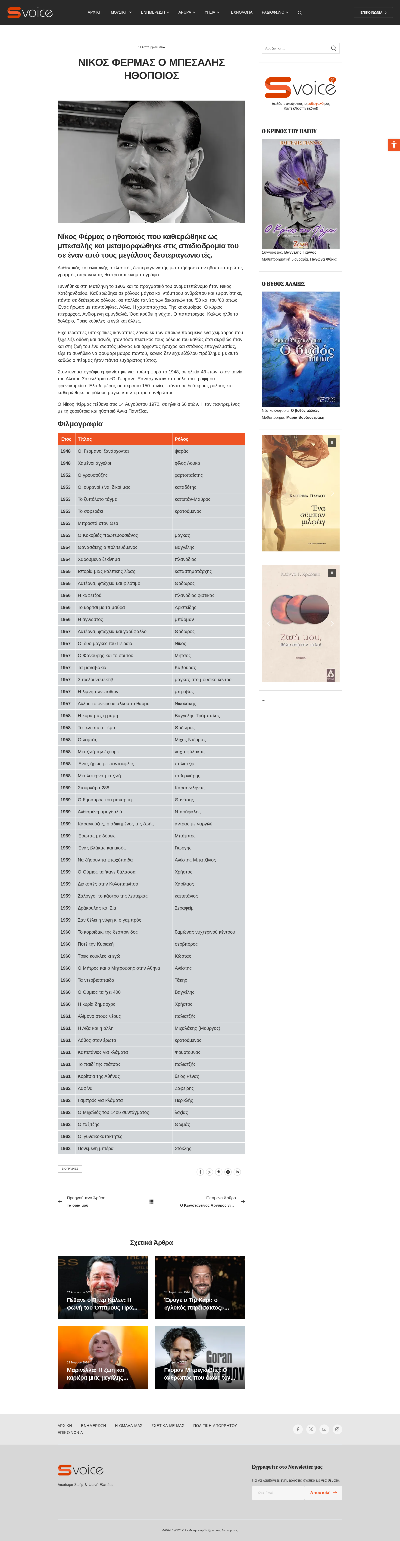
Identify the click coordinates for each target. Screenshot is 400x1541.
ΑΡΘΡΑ (184, 12)
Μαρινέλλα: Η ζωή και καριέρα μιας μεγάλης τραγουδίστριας (95, 1377)
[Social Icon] (200, 1172)
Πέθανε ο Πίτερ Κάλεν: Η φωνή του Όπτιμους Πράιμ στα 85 (102, 1307)
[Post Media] (103, 1287)
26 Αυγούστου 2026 (177, 1292)
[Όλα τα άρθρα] (151, 1201)
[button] (394, 145)
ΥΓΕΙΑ (210, 12)
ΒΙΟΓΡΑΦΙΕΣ (70, 1169)
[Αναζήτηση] (300, 12)
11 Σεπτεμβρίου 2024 (151, 47)
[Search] (333, 48)
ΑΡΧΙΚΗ (95, 12)
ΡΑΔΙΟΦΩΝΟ (273, 12)
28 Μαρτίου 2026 (78, 1362)
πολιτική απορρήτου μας (362, 1527)
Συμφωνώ (208, 1526)
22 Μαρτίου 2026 (175, 1362)
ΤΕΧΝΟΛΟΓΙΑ (241, 12)
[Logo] (30, 12)
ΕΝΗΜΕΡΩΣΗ (153, 12)
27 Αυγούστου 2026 (79, 1292)
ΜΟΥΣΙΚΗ (119, 12)
